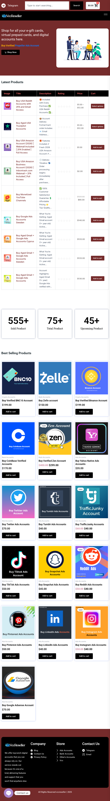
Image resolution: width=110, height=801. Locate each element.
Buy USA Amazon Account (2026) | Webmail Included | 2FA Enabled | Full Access (25, 146)
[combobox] (47, 5)
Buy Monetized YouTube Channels (23, 197)
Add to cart (97, 147)
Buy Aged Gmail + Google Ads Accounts (25, 278)
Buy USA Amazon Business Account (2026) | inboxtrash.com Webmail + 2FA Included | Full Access (25, 170)
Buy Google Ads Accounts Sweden (24, 219)
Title (18, 93)
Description (45, 93)
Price (79, 93)
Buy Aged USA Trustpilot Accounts (23, 126)
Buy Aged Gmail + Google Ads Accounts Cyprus (25, 238)
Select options (97, 106)
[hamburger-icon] (106, 14)
